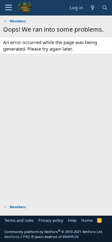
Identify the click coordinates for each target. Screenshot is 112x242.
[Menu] (8, 8)
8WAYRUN (70, 236)
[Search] (105, 7)
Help (72, 220)
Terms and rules (19, 220)
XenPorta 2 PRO (17, 236)
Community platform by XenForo (53, 231)
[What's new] (92, 7)
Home (87, 220)
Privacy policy (50, 220)
